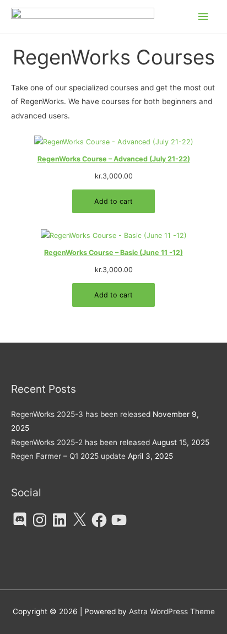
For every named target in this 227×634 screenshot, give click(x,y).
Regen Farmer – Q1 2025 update (68, 456)
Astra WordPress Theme (172, 611)
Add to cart (113, 201)
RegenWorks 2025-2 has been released (80, 442)
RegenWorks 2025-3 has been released (80, 414)
